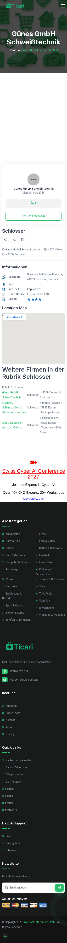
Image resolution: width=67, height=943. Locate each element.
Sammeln (11, 586)
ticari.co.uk (11, 810)
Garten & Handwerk (50, 548)
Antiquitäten (12, 534)
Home (12, 50)
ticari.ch (9, 788)
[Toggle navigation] (63, 6)
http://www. (34, 289)
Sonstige (44, 600)
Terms (9, 727)
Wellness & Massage (51, 614)
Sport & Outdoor (15, 605)
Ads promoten (14, 774)
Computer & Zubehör (17, 562)
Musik (9, 579)
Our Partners (13, 781)
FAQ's (9, 836)
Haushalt (44, 555)
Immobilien (45, 562)
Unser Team (12, 713)
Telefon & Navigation (18, 619)
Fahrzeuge (11, 569)
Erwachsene (46, 607)
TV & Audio (45, 593)
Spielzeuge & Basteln (12, 596)
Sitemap (10, 850)
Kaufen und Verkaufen (18, 760)
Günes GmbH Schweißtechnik (34, 188)
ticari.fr (9, 803)
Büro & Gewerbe (15, 555)
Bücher (9, 548)
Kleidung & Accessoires (44, 572)
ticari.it (9, 795)
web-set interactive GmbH (40, 922)
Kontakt (10, 720)
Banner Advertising (16, 767)
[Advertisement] (33, 108)
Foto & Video (46, 541)
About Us (11, 705)
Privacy (10, 734)
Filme (42, 534)
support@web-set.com (24, 679)
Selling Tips (12, 843)
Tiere (41, 586)
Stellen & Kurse (14, 612)
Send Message (36, 216)
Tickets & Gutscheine (51, 579)
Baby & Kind (12, 541)
